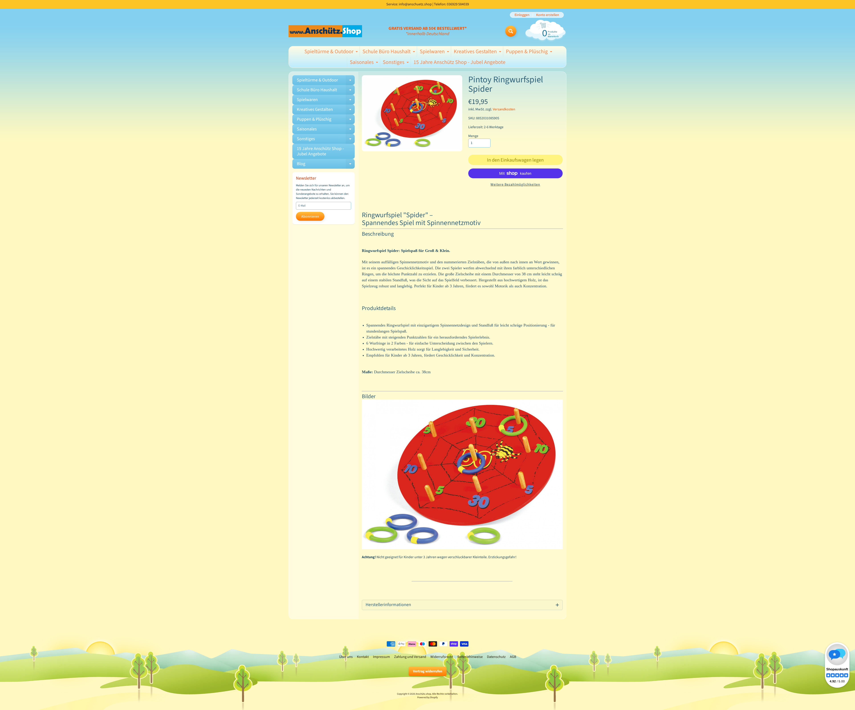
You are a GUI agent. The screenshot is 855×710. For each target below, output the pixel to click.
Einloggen (522, 15)
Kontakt (363, 656)
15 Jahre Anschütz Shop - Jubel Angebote (459, 62)
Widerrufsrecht (441, 656)
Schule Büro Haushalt (389, 52)
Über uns (346, 656)
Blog (326, 165)
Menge (473, 136)
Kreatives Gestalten (478, 52)
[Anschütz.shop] (325, 31)
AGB (513, 656)
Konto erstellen (547, 15)
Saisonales (364, 63)
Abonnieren (310, 216)
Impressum (381, 656)
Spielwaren (435, 52)
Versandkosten (504, 109)
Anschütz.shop (423, 694)
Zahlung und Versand (410, 656)
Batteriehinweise (470, 656)
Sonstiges (396, 63)
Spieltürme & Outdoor (331, 52)
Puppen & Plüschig (529, 52)
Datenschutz (496, 656)
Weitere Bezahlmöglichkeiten (515, 184)
